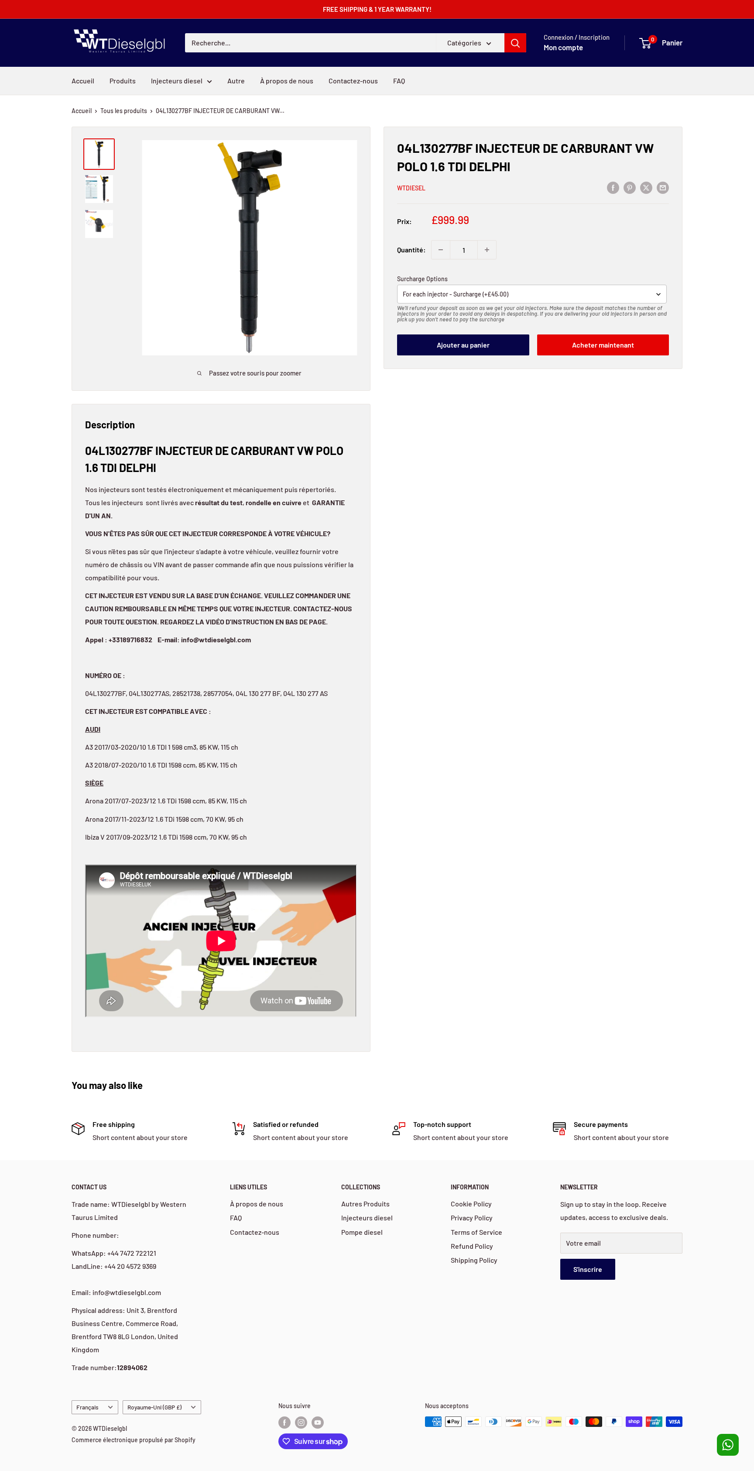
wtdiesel (411, 188)
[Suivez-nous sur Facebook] (284, 1422)
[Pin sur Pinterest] (630, 187)
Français (87, 1407)
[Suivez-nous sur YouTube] (318, 1422)
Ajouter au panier (463, 345)
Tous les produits (123, 110)
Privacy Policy (472, 1217)
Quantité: (411, 249)
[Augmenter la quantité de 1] (487, 250)
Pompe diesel (362, 1232)
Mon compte (563, 47)
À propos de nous (286, 80)
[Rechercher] (515, 42)
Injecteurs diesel (176, 80)
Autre (236, 80)
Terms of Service (476, 1232)
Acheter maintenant (603, 345)
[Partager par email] (663, 187)
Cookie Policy (471, 1203)
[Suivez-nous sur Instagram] (301, 1422)
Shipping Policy (474, 1260)
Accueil (82, 110)
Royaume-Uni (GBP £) (154, 1407)
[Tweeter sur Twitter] (646, 187)
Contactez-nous (353, 80)
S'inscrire (587, 1269)
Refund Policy (472, 1246)
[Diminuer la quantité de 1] (441, 250)
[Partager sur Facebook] (613, 187)
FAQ (399, 80)
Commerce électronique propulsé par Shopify (133, 1439)
